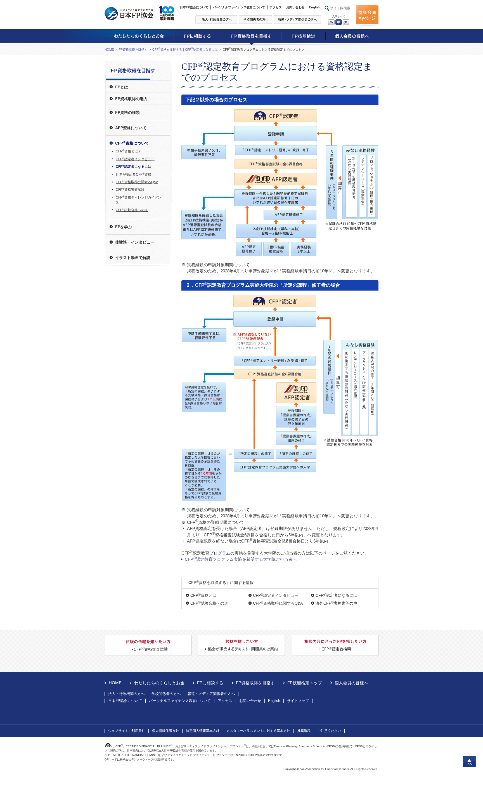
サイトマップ (298, 701)
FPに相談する (210, 682)
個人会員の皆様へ (351, 682)
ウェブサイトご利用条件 (126, 731)
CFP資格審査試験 (130, 189)
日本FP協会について (194, 7)
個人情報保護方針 (165, 731)
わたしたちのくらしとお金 (159, 682)
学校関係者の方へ (166, 694)
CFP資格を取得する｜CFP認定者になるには (185, 49)
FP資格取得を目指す (133, 49)
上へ (469, 761)
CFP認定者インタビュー (276, 595)
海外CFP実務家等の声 (336, 603)
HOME (109, 49)
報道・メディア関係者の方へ (211, 694)
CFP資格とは (203, 595)
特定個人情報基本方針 (202, 731)
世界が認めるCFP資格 (133, 174)
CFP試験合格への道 (209, 603)
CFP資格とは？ (128, 151)
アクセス (275, 7)
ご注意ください (329, 731)
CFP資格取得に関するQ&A (278, 603)
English (314, 7)
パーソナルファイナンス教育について (239, 7)
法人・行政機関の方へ (126, 694)
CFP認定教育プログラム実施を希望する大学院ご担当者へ (241, 559)
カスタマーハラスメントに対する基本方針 (258, 731)
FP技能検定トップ (304, 682)
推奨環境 (304, 731)
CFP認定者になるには (336, 595)
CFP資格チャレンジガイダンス (138, 199)
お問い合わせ (295, 7)
